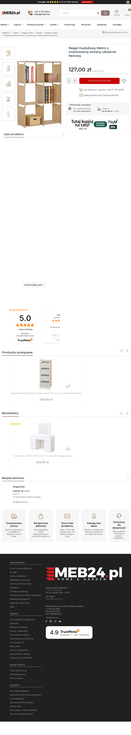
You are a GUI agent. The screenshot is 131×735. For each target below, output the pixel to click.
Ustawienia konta (17, 674)
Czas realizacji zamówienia (21, 639)
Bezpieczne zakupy (18, 627)
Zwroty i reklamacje (18, 631)
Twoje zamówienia (18, 670)
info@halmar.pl (20, 502)
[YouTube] (60, 621)
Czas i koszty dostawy (19, 635)
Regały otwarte (51, 33)
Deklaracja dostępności (20, 599)
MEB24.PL (6, 33)
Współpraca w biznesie (20, 580)
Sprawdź (86, 2)
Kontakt (13, 572)
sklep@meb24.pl (54, 599)
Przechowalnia (16, 678)
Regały (39, 33)
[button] (105, 13)
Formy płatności (17, 642)
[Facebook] (46, 621)
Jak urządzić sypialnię (19, 691)
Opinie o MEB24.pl (18, 576)
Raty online (15, 646)
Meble (16, 33)
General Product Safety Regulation (25, 595)
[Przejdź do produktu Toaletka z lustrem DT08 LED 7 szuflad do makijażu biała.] (42, 438)
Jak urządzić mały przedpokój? (23, 710)
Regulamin (15, 587)
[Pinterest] (51, 621)
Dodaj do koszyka (99, 81)
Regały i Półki (27, 33)
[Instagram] (55, 621)
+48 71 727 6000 (115, 90)
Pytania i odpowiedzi (19, 650)
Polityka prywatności (19, 591)
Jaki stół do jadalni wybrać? (22, 714)
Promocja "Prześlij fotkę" (21, 584)
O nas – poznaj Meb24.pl (20, 568)
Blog (12, 607)
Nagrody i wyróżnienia (20, 603)
